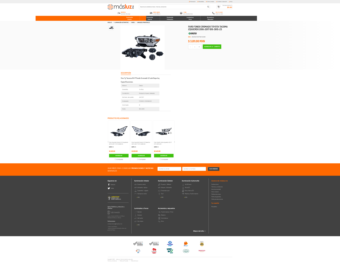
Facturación (193, 1)
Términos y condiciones (217, 186)
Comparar (119, 159)
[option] (111, 27)
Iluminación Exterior (150, 18)
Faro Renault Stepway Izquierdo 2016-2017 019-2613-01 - (163, 145)
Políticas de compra (216, 194)
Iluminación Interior (129, 18)
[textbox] (173, 7)
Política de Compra (134, 260)
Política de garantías (216, 196)
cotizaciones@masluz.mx (115, 224)
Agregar (118, 155)
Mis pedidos (201, 1)
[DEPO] (210, 33)
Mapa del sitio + (199, 231)
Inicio (231, 1)
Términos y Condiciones (112, 260)
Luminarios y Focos (190, 18)
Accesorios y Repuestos (210, 18)
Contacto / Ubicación (222, 1)
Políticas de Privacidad (124, 260)
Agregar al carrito (212, 46)
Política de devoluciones (217, 199)
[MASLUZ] (110, 22)
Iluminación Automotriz (170, 18)
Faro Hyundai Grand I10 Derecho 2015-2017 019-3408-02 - (118, 145)
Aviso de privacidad (216, 189)
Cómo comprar (210, 1)
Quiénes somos (215, 184)
